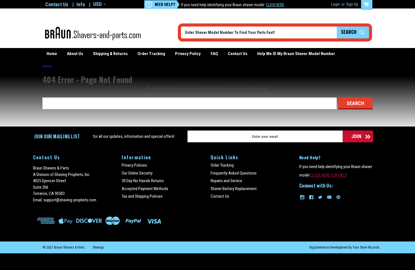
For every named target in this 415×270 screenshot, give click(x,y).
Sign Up (352, 4)
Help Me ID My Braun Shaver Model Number (296, 53)
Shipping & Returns (110, 53)
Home (52, 53)
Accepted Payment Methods (145, 188)
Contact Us (56, 4)
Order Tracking (151, 53)
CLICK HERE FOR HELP (328, 175)
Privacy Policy (188, 53)
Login (335, 4)
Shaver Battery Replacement (234, 188)
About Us (75, 53)
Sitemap (98, 247)
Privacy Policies (134, 165)
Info (81, 4)
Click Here (275, 5)
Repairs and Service (226, 180)
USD (97, 4)
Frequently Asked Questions (234, 173)
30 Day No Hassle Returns (143, 180)
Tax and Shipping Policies (142, 196)
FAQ (214, 53)
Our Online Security (137, 173)
